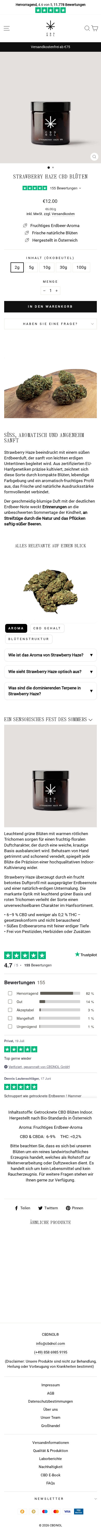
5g (31, 267)
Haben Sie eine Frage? (50, 324)
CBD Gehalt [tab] (47, 628)
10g (46, 267)
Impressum (50, 1385)
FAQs (50, 1483)
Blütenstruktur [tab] (28, 639)
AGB (50, 1393)
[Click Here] (50, 12)
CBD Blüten (68, 1112)
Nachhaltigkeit (51, 1467)
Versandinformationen (50, 1442)
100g (81, 267)
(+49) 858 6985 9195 (50, 1352)
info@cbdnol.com (50, 1343)
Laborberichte (50, 1459)
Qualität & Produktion (50, 1451)
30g (63, 267)
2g (17, 267)
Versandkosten (63, 214)
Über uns (50, 1409)
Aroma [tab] (16, 628)
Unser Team (50, 1417)
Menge (50, 281)
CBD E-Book (51, 1475)
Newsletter (49, 1499)
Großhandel (50, 1426)
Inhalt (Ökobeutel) (50, 258)
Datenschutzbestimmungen (50, 1401)
